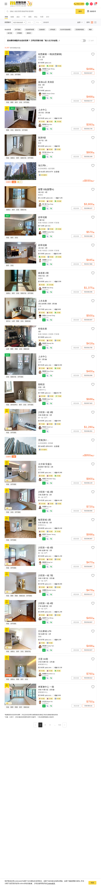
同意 (92, 883)
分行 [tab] (47, 17)
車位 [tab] (35, 17)
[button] (35, 725)
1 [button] (40, 725)
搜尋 (80, 11)
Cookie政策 (51, 883)
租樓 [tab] (12, 17)
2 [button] (45, 725)
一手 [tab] (24, 17)
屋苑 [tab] (29, 17)
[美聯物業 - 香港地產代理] (21, 4)
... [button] (54, 725)
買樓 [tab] (6, 17)
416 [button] (59, 725)
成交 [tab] (18, 17)
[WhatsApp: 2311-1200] (87, 3)
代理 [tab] (41, 17)
